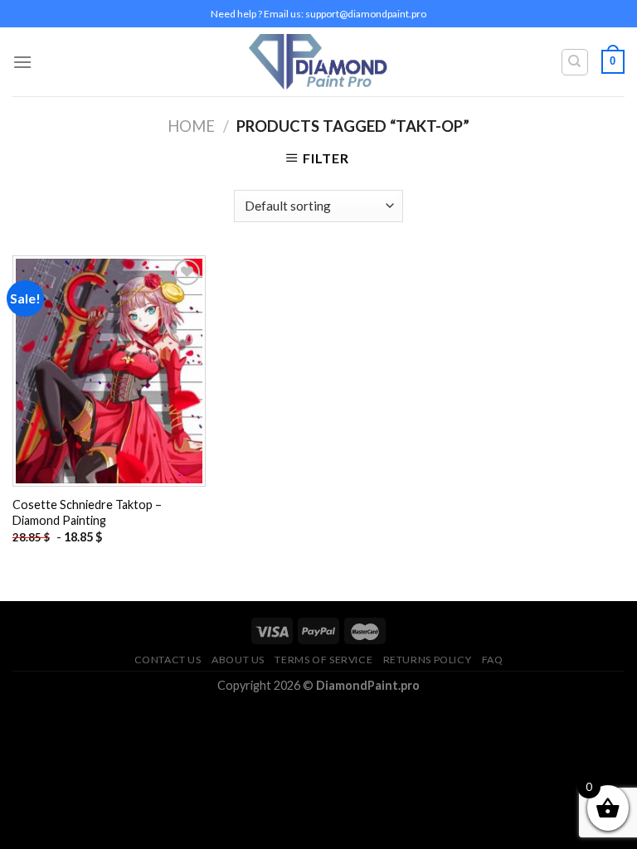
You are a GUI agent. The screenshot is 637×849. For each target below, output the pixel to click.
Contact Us (168, 659)
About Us (238, 659)
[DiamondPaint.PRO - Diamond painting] (319, 62)
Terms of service (323, 659)
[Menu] (22, 61)
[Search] (575, 62)
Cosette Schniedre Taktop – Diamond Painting (87, 512)
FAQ (492, 659)
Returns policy (427, 659)
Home (191, 126)
